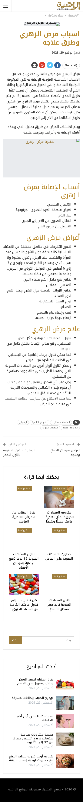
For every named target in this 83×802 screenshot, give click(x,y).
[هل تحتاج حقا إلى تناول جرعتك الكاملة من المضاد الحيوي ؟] (24, 584)
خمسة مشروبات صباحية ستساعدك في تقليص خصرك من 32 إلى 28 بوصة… (33, 738)
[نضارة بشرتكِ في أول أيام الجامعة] (65, 721)
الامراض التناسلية (39, 422)
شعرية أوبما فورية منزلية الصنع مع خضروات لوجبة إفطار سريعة (31, 758)
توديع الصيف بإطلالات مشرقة (32, 698)
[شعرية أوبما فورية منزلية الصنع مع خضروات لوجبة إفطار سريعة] (65, 761)
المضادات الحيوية (50, 428)
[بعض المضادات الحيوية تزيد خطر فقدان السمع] (59, 584)
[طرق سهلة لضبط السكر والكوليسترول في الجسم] (65, 684)
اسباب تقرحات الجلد (61, 422)
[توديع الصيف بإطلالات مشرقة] (65, 703)
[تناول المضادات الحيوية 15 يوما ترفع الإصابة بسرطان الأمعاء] (24, 538)
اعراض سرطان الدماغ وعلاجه (65, 452)
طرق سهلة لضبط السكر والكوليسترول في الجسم (35, 681)
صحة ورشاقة (59, 489)
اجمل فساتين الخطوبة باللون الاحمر (19, 452)
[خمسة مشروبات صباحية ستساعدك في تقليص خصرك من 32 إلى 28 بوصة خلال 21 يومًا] (65, 739)
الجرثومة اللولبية (70, 428)
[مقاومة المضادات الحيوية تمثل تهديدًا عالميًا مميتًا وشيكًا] (59, 497)
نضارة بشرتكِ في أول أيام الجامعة (35, 718)
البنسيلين (23, 422)
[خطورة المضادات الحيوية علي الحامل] (59, 538)
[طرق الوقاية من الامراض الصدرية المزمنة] (24, 497)
